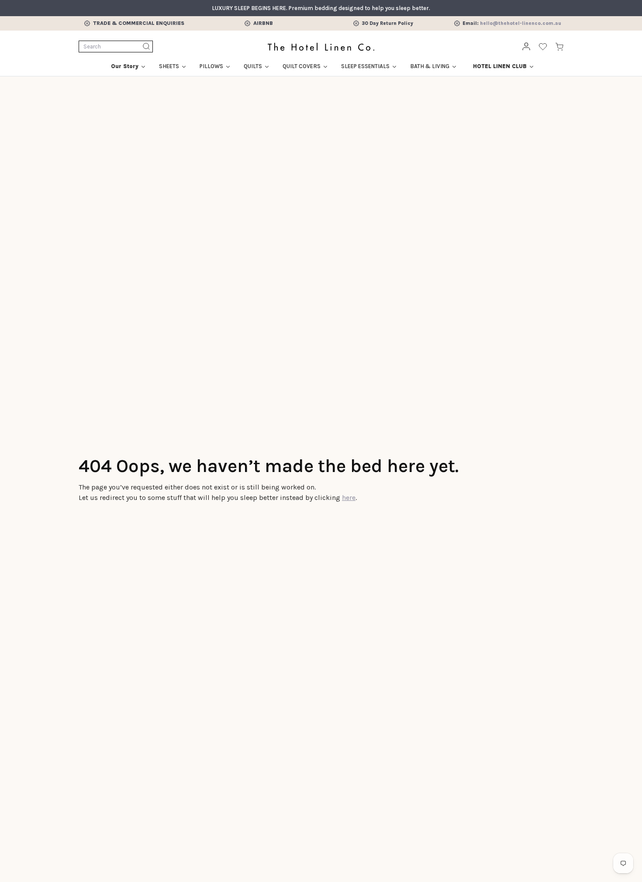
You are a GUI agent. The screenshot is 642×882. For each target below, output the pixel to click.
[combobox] (116, 46)
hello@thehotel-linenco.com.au (520, 23)
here (349, 497)
